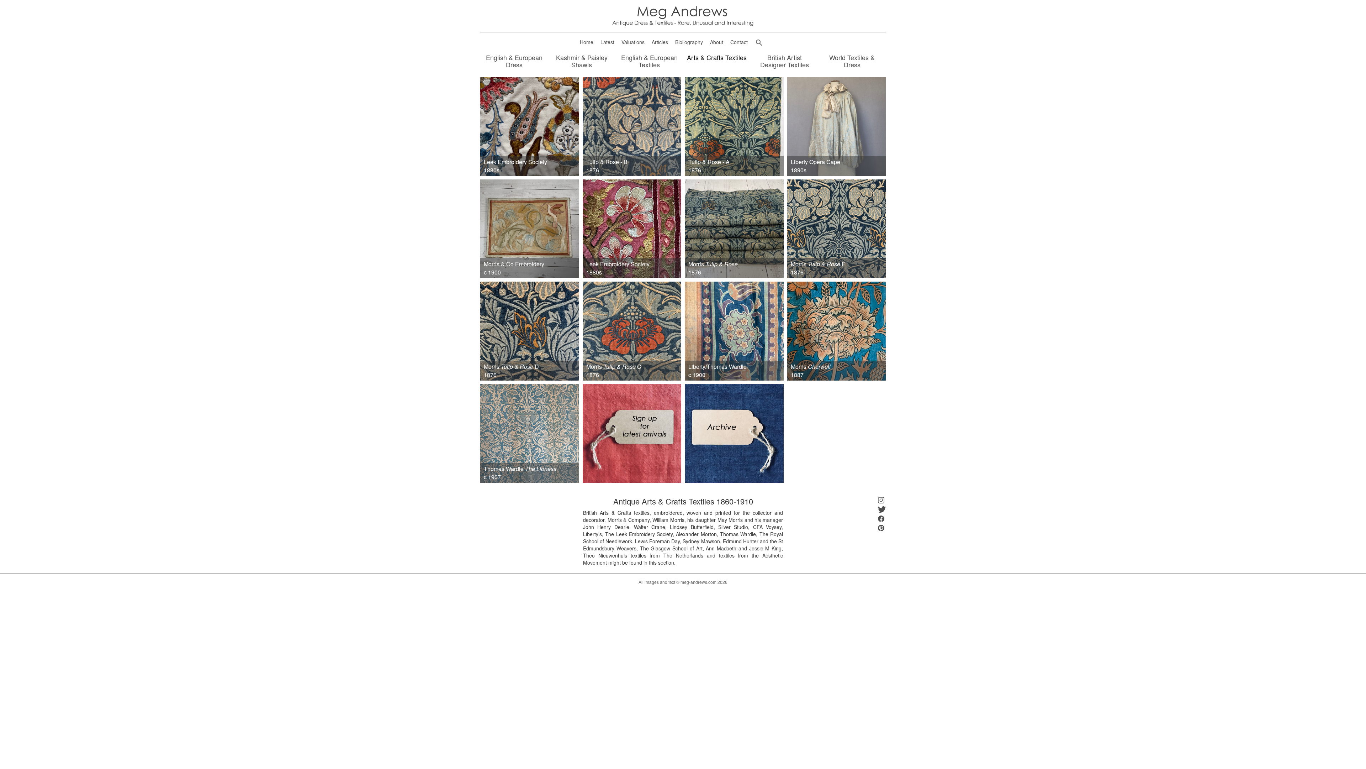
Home (586, 42)
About (716, 42)
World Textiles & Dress (852, 61)
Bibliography (689, 42)
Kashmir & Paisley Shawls (582, 61)
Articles (660, 42)
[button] (759, 42)
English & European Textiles (649, 61)
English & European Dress (514, 61)
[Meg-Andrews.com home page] (683, 15)
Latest (607, 42)
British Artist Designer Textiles (784, 61)
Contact (739, 42)
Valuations (633, 42)
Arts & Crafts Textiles (717, 58)
